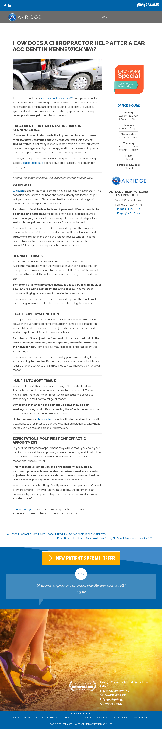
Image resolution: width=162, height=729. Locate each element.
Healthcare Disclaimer (78, 718)
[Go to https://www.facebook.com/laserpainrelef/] (5, 6)
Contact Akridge (22, 509)
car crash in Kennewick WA (57, 98)
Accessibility (30, 718)
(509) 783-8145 (148, 4)
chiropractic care (33, 162)
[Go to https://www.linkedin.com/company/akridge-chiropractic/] (9, 6)
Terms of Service (139, 718)
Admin (16, 718)
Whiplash (18, 190)
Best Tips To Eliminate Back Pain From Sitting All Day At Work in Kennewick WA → (106, 538)
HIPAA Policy (101, 718)
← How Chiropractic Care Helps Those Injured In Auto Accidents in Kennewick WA (56, 533)
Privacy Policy (119, 718)
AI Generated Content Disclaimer (93, 724)
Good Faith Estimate (61, 724)
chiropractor (44, 419)
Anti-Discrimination (51, 718)
